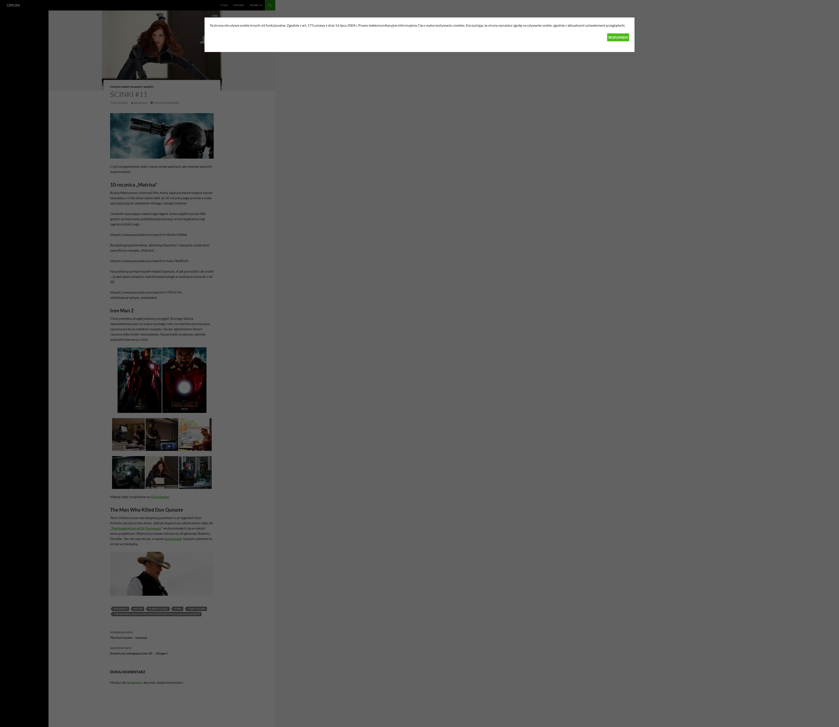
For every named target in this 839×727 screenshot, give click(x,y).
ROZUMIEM (618, 37)
